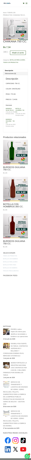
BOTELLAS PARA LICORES (17, 60)
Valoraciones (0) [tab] (10, 73)
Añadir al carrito (18, 53)
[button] (24, 20)
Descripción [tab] (9, 70)
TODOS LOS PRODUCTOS (10, 62)
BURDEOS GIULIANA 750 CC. (10, 121)
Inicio (4, 12)
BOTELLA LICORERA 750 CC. (20, 110)
